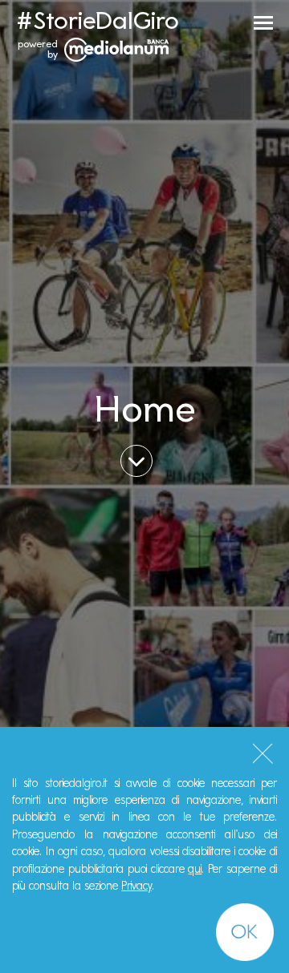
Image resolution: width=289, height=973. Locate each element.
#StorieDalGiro (97, 20)
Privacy (136, 885)
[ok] (245, 932)
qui (194, 869)
